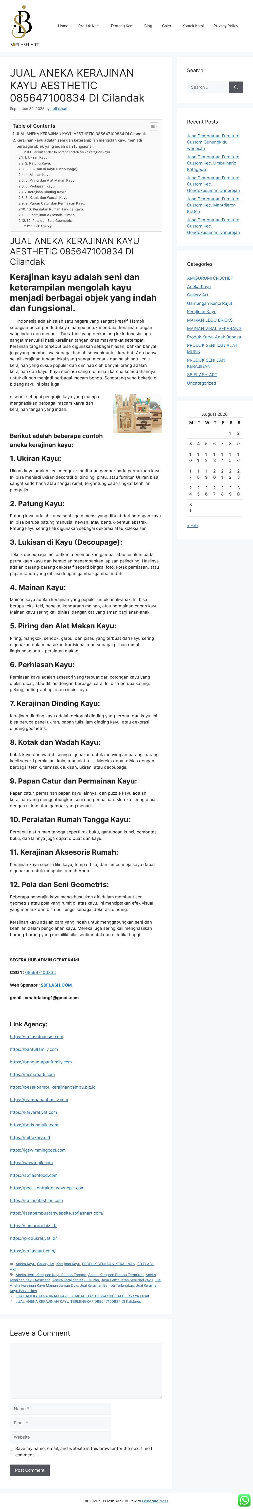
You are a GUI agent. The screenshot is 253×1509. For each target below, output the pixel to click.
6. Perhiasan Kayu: (40, 186)
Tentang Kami (122, 25)
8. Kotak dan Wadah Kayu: (46, 198)
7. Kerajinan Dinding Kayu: (45, 192)
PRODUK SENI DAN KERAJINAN (108, 1264)
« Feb (192, 525)
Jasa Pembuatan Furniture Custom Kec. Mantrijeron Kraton (213, 205)
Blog (148, 25)
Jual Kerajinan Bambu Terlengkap (107, 1285)
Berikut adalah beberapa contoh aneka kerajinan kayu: (71, 152)
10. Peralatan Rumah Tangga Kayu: (55, 209)
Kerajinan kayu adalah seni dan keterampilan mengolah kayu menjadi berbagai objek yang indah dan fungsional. (79, 143)
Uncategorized (201, 383)
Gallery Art (45, 1264)
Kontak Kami (193, 25)
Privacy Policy (226, 25)
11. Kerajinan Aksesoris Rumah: (51, 215)
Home (63, 25)
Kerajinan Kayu (68, 1264)
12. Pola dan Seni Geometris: (50, 221)
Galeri (167, 25)
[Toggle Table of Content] (151, 126)
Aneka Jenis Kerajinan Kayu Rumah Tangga (51, 1275)
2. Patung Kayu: (38, 163)
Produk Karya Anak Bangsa (214, 336)
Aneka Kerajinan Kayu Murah (75, 1280)
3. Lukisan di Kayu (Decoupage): (51, 169)
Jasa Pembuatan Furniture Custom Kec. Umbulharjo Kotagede (213, 163)
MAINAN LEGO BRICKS (210, 320)
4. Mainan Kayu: (38, 175)
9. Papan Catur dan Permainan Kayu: (55, 203)
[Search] (236, 87)
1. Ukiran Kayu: (36, 157)
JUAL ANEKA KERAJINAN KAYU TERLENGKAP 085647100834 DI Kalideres (78, 1301)
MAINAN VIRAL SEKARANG (214, 328)
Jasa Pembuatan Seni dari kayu (127, 1280)
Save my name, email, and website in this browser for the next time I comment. (83, 1451)
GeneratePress (155, 1501)
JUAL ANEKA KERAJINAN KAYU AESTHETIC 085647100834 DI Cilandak (81, 133)
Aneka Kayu (25, 1264)
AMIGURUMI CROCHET (210, 278)
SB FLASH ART (202, 374)
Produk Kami (89, 25)
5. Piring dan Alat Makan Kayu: (50, 180)
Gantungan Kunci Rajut (209, 303)
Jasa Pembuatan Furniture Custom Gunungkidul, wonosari (213, 142)
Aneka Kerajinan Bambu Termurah (116, 1275)
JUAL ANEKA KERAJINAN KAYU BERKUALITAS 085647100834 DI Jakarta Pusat (82, 1296)
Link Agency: (43, 226)
